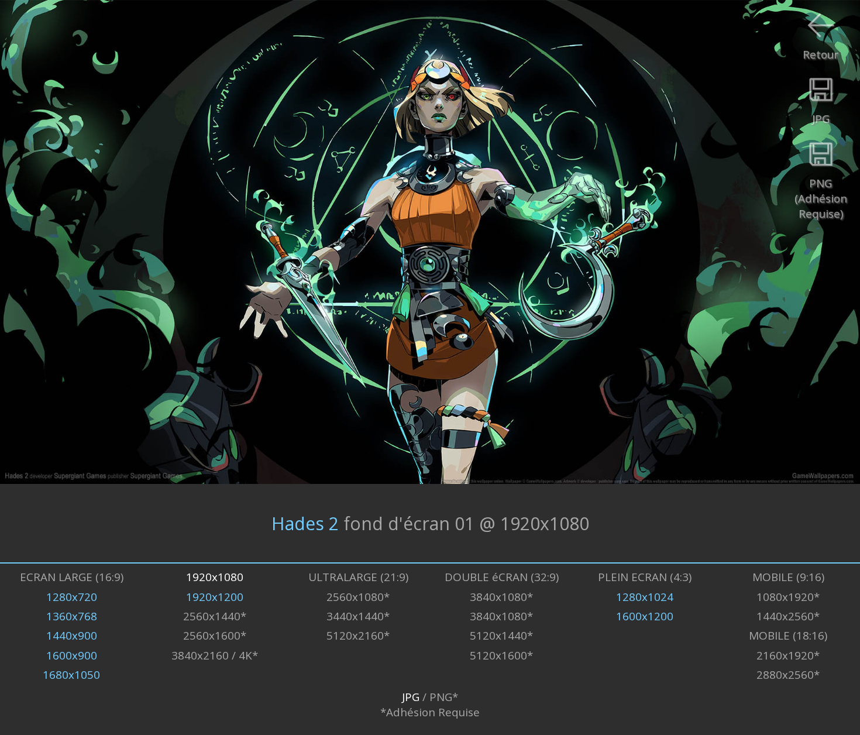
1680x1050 (71, 674)
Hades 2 (305, 523)
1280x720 (71, 597)
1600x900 (71, 655)
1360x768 (71, 616)
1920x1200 (214, 597)
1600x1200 (644, 616)
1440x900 (71, 635)
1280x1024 (644, 597)
